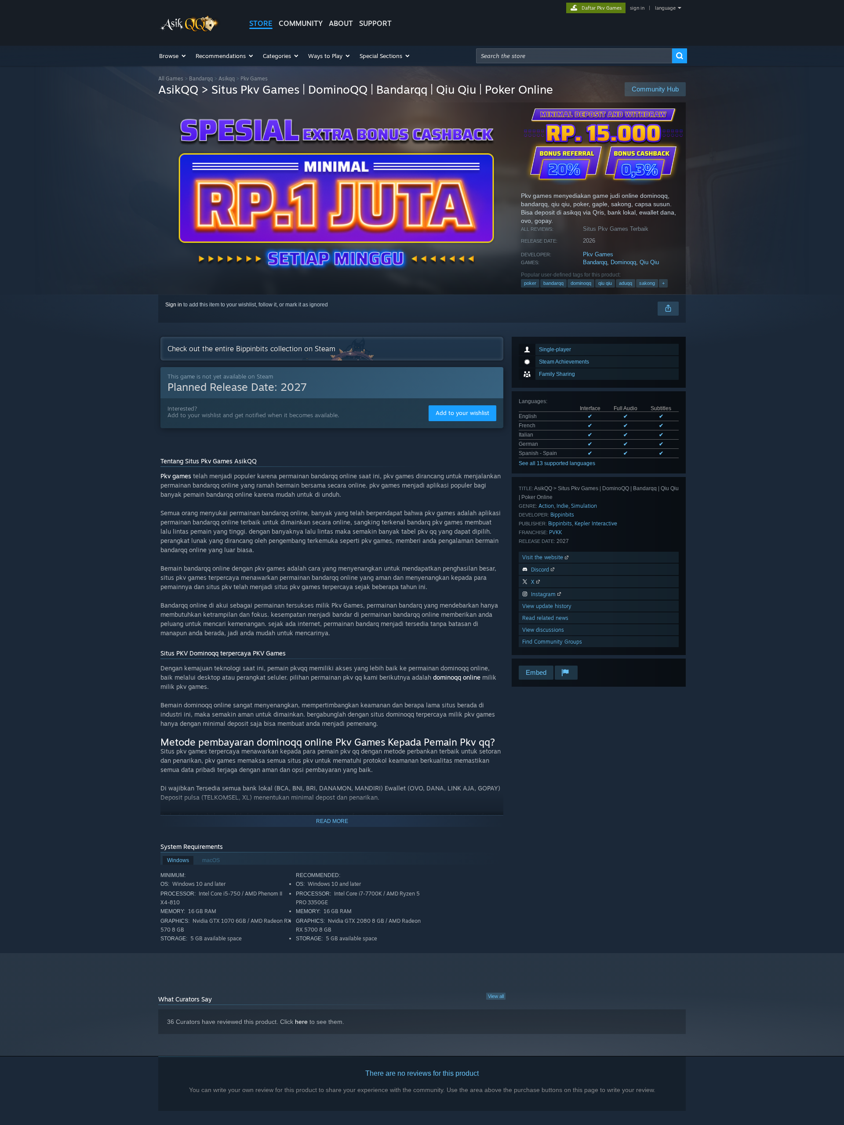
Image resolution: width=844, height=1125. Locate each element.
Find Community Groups (552, 641)
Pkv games (175, 476)
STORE (261, 23)
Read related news (545, 618)
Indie (562, 505)
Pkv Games (598, 254)
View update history (546, 606)
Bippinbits (562, 514)
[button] (173, 56)
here (301, 1021)
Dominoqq (623, 262)
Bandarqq (201, 78)
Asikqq (226, 78)
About (341, 23)
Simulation (584, 505)
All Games (170, 78)
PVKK (555, 532)
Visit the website (543, 557)
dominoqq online (456, 677)
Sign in (173, 305)
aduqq (625, 283)
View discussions (543, 629)
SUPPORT (375, 23)
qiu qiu (605, 283)
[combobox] (574, 55)
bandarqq (553, 283)
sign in (637, 8)
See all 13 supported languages (557, 463)
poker (530, 283)
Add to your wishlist (462, 412)
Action (546, 505)
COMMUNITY (301, 23)
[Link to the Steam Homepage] (190, 30)
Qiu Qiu (649, 262)
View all (496, 996)
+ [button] (663, 283)
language (665, 8)
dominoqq (581, 283)
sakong (647, 283)
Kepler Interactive (596, 523)
